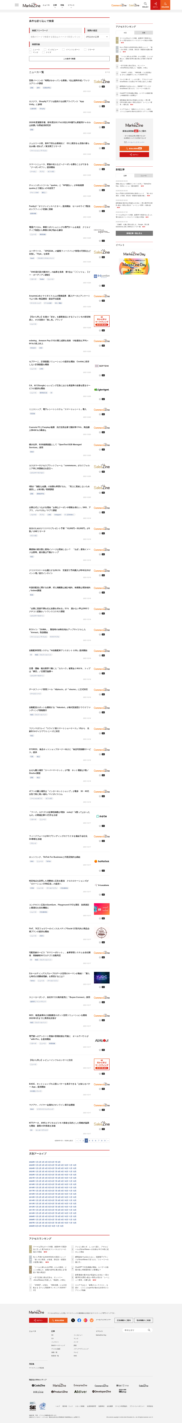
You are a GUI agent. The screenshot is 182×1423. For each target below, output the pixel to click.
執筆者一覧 (55, 1356)
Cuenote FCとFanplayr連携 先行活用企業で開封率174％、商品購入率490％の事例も (59, 429)
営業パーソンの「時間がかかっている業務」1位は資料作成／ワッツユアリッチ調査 (59, 82)
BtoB (32, 452)
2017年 (32, 1190)
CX (52, 1338)
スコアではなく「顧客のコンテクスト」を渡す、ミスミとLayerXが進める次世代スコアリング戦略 (91, 1287)
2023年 (32, 1171)
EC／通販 (58, 303)
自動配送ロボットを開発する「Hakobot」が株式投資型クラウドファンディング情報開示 (60, 709)
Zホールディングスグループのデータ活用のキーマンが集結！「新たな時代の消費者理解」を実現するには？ (59, 975)
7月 (56, 1162)
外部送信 (150, 1406)
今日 (125, 33)
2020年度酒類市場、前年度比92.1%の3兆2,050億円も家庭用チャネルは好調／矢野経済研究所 (60, 124)
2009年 (32, 1216)
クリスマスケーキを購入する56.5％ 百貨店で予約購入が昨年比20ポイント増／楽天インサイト (60, 572)
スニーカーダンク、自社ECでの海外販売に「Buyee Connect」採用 (59, 997)
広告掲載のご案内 (124, 1320)
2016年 (32, 1194)
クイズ (48, 52)
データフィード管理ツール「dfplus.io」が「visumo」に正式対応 (58, 689)
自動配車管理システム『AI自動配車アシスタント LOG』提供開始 (58, 650)
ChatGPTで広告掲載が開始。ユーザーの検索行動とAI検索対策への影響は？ (91, 1268)
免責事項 (101, 1406)
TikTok (48, 861)
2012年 (32, 1206)
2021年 (32, 1178)
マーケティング (35, 303)
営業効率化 (47, 88)
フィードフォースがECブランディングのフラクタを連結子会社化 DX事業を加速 (59, 837)
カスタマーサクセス (37, 473)
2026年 (32, 1162)
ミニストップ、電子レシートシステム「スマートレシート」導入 (58, 409)
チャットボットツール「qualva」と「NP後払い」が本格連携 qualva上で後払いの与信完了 (57, 186)
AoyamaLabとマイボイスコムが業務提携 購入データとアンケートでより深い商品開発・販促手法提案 (59, 297)
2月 (40, 1162)
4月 (46, 1162)
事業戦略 (43, 234)
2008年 (32, 1219)
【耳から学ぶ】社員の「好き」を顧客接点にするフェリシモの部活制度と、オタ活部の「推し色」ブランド (60, 318)
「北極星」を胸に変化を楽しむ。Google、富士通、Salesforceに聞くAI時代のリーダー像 (133, 225)
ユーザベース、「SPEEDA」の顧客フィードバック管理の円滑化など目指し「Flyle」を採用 (60, 252)
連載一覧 (54, 1352)
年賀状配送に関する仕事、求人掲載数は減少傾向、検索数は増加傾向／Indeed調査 (60, 589)
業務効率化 (40, 494)
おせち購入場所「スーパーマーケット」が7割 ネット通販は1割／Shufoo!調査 (59, 772)
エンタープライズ (42, 1130)
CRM (32, 888)
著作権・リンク (67, 1406)
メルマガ (33, 514)
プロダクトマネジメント (46, 258)
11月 (70, 1165)
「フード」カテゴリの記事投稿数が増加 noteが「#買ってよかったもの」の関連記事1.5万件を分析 (59, 813)
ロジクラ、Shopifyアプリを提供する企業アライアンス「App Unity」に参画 (56, 103)
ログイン (136, 154)
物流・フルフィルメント (43, 655)
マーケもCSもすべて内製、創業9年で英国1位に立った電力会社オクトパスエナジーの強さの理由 (50, 1249)
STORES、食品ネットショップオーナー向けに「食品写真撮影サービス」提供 (60, 751)
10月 (66, 1165)
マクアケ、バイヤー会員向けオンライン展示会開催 (52, 1104)
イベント (71, 5)
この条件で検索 (69, 58)
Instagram (57, 514)
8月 (59, 1162)
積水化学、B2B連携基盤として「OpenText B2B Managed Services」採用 (55, 446)
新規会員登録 (135, 148)
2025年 (32, 1165)
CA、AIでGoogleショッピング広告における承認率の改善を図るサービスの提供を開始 (59, 387)
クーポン (33, 171)
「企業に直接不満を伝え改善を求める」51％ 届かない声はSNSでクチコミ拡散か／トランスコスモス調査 (59, 610)
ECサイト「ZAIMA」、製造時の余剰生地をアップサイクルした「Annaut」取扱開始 (57, 631)
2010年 (32, 1213)
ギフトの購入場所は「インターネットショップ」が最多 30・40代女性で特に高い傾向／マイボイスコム (59, 792)
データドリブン (52, 888)
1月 (36, 1162)
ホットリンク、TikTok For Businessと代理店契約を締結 (54, 857)
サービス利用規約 (121, 1406)
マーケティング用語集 (36, 1368)
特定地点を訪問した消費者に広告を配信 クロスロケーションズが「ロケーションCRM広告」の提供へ (59, 882)
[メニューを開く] (17, 5)
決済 (40, 348)
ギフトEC (51, 171)
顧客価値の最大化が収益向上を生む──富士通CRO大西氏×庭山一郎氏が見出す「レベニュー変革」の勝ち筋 (92, 1277)
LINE (41, 369)
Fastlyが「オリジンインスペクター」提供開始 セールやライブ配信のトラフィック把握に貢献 (59, 207)
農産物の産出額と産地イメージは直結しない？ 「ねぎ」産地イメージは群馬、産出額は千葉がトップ (60, 551)
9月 (62, 1165)
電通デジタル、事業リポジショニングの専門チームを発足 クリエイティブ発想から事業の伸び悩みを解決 (60, 228)
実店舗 (32, 413)
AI (51, 393)
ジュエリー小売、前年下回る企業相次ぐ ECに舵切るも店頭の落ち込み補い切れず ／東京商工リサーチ (59, 145)
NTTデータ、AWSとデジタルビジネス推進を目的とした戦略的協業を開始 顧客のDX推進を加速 (59, 1124)
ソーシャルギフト (36, 798)
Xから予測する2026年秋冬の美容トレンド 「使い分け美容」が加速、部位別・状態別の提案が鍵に (50, 1259)
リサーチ (91, 49)
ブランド (33, 843)
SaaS (32, 258)
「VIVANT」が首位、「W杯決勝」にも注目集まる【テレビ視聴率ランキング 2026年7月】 (50, 1287)
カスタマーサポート (37, 616)
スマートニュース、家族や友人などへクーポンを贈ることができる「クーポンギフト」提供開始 (59, 166)
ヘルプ (57, 1406)
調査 (31, 88)
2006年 (32, 1226)
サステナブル (54, 637)
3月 (43, 1162)
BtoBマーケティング (58, 1345)
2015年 (32, 1197)
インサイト (55, 1342)
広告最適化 (64, 888)
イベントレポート (73, 49)
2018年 (32, 1187)
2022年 (32, 1174)
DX (31, 1130)
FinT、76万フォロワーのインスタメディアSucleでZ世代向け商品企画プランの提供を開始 (59, 930)
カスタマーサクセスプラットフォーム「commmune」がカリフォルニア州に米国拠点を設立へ (59, 467)
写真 (31, 756)
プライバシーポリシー (137, 1406)
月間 (143, 33)
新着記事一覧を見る (134, 233)
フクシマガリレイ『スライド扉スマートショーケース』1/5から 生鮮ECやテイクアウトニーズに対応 (59, 730)
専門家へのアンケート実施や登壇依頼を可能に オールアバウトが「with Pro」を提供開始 (59, 1037)
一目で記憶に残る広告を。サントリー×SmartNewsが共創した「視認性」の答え (49, 1278)
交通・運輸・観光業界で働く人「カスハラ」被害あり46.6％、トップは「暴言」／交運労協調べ (59, 670)
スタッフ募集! (80, 1406)
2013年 (32, 1203)
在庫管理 (33, 109)
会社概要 (110, 1406)
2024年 (32, 1168)
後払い (44, 192)
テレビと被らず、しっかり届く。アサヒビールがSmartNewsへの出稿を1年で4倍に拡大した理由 (92, 1249)
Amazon (33, 348)
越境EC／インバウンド (38, 1001)
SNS (31, 861)
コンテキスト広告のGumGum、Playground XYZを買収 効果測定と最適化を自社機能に (59, 906)
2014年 (32, 1200)
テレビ (76, 1352)
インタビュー (53, 49)
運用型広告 (43, 393)
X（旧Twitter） (69, 514)
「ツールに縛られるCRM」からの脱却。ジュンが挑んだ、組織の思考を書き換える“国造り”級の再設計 (50, 1269)
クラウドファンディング (45, 1109)
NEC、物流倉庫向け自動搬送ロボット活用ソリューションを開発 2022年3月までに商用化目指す (59, 1016)
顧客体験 (33, 213)
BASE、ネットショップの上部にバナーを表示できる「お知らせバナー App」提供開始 (59, 1085)
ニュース (46, 5)
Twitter (42, 279)
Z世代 (42, 936)
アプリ (42, 171)
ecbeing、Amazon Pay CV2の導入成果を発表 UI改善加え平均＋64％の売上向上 (59, 342)
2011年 (32, 1210)
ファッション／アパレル (38, 150)
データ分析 (48, 303)
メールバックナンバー (135, 142)
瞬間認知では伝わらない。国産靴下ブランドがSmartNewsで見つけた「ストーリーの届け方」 (91, 1259)
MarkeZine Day (101, 1335)
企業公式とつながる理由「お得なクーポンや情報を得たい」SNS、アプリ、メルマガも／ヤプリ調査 (60, 509)
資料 (38, 88)
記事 (55, 5)
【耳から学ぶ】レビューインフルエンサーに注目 (51, 1060)
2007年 (32, 1222)
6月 (52, 1162)
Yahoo (32, 981)
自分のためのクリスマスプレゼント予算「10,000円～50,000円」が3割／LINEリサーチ (59, 530)
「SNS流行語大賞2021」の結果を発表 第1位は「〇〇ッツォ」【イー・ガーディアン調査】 (59, 273)
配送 (31, 595)
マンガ (35, 52)
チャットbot (34, 192)
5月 (49, 1162)
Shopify (42, 109)
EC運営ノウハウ (35, 1091)
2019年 (32, 1184)
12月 (74, 1165)
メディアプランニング (81, 1349)
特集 (62, 5)
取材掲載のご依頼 (144, 1320)
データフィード (35, 694)
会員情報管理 (91, 1406)
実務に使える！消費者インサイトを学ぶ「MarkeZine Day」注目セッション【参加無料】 (133, 185)
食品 (31, 556)
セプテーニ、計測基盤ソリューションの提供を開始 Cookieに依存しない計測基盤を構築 (59, 363)
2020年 (32, 1181)
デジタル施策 (55, 1349)
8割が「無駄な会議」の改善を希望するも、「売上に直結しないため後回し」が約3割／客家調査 (59, 488)
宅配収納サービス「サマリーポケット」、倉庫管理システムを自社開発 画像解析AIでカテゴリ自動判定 (60, 954)
